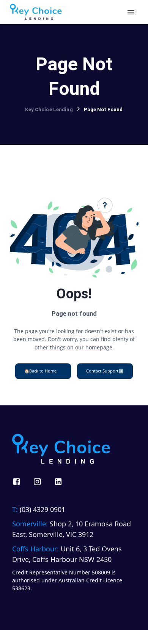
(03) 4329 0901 (42, 509)
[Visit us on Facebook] (16, 481)
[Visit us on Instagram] (37, 481)
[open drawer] (131, 12)
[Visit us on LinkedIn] (58, 481)
